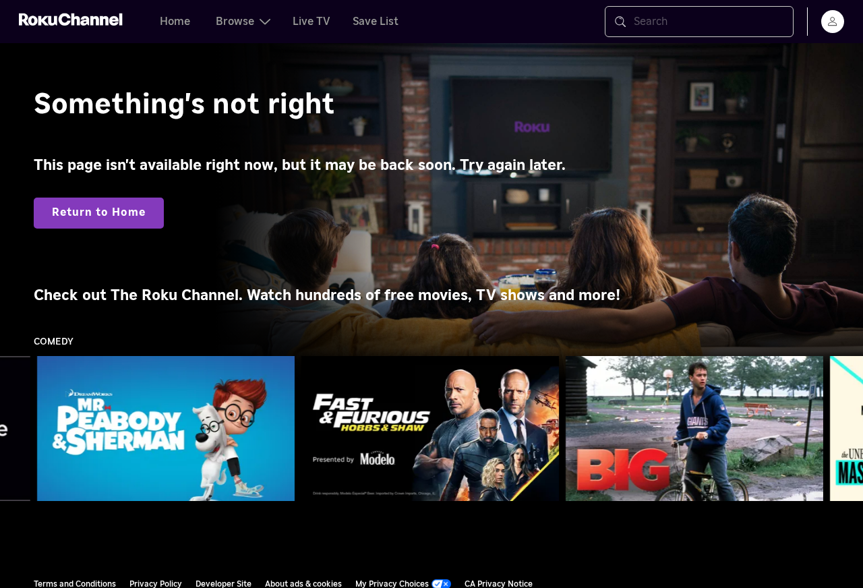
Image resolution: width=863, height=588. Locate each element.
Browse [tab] (235, 21)
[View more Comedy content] (846, 429)
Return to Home (99, 212)
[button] (168, 428)
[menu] (832, 21)
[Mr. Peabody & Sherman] (165, 428)
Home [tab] (175, 21)
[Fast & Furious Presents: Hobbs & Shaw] (430, 428)
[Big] (694, 428)
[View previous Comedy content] (17, 429)
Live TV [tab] (311, 21)
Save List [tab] (375, 21)
